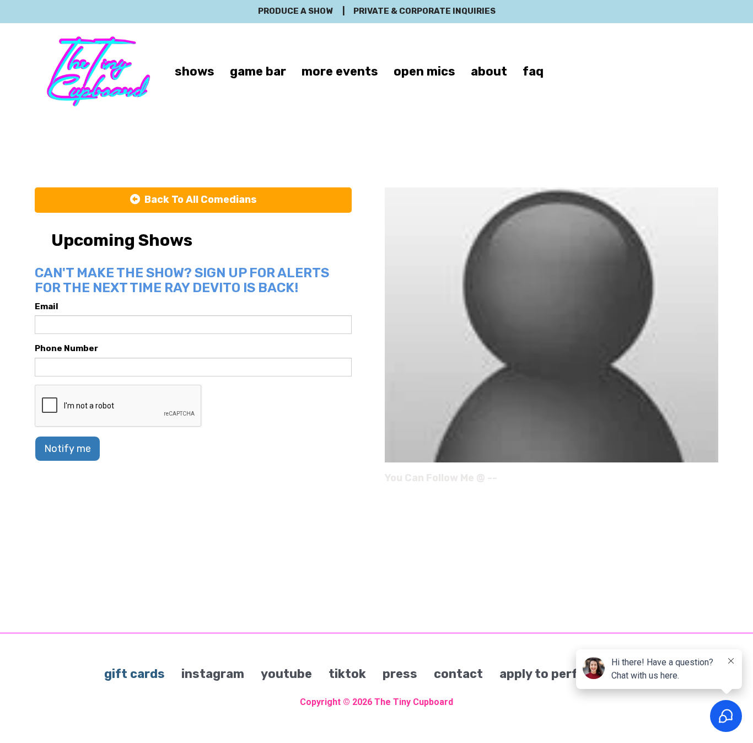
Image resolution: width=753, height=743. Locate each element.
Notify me (67, 449)
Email (46, 306)
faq (533, 71)
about (489, 71)
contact (458, 673)
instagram (212, 673)
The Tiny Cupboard (413, 702)
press (400, 673)
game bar (258, 71)
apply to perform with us (574, 673)
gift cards (134, 673)
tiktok (347, 673)
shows (194, 71)
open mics (424, 71)
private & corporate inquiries (424, 11)
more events (340, 71)
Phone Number (66, 348)
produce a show (295, 11)
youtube (286, 673)
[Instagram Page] (711, 482)
